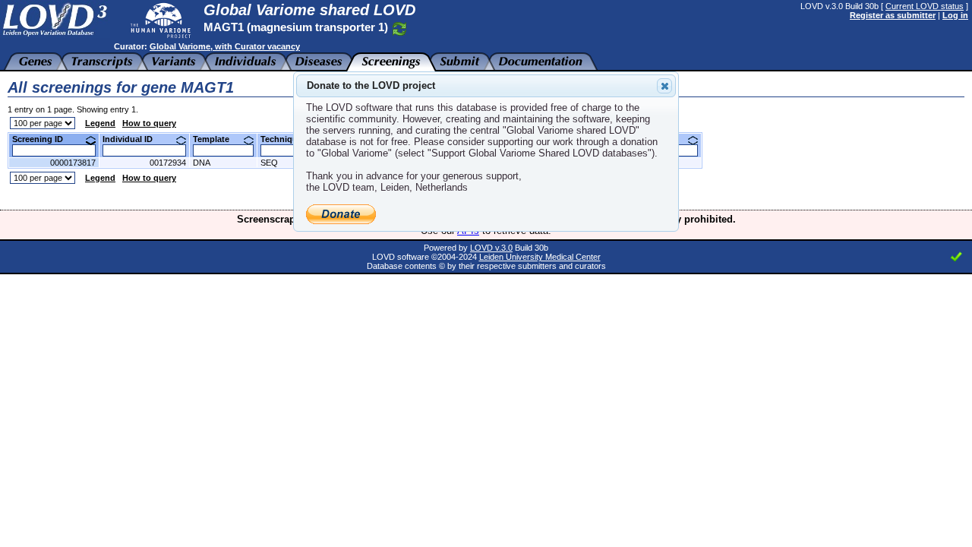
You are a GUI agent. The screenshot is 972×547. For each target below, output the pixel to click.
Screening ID (43, 139)
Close (664, 85)
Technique (287, 139)
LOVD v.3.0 (491, 247)
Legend (100, 123)
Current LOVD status (924, 6)
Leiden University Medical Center (540, 256)
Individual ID (133, 139)
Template (217, 139)
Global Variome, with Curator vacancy (225, 46)
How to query (149, 123)
